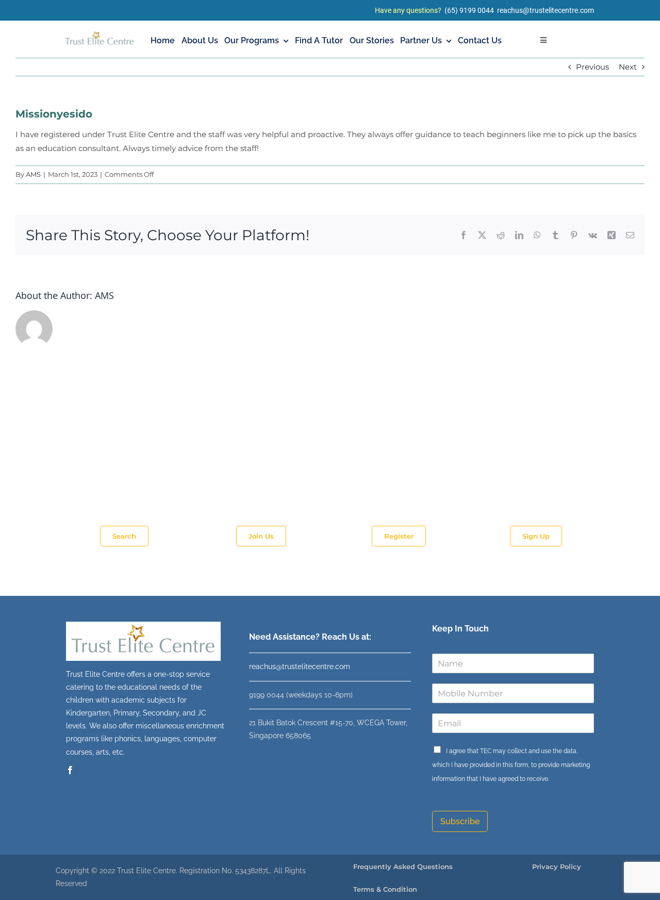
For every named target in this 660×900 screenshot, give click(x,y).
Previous (592, 67)
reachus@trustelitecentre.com (545, 10)
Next (628, 67)
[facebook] (70, 770)
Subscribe (460, 821)
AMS (33, 174)
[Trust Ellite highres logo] (99, 34)
